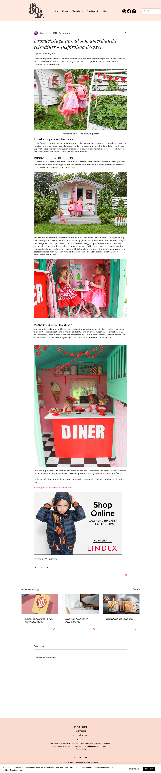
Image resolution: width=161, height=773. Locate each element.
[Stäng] (157, 768)
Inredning (38, 559)
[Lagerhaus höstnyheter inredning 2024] (80, 604)
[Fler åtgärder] (125, 33)
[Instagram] (124, 11)
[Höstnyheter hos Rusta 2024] (121, 604)
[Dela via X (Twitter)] (41, 567)
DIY (46, 559)
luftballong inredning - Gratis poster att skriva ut (39, 620)
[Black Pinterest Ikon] (85, 757)
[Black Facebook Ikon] (80, 757)
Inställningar (134, 768)
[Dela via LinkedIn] (47, 567)
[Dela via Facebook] (35, 567)
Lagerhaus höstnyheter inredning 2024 (76, 620)
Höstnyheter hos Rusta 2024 (119, 618)
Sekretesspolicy (16, 770)
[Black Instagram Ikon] (74, 757)
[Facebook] (129, 11)
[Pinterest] (134, 11)
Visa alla (136, 589)
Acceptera (149, 768)
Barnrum (53, 559)
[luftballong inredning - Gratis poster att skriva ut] (40, 604)
